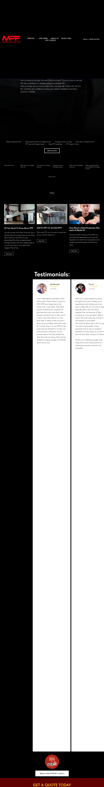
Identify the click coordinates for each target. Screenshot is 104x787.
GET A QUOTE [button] (51, 40)
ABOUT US (54, 38)
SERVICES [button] (31, 38)
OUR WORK (43, 38)
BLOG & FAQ (66, 38)
